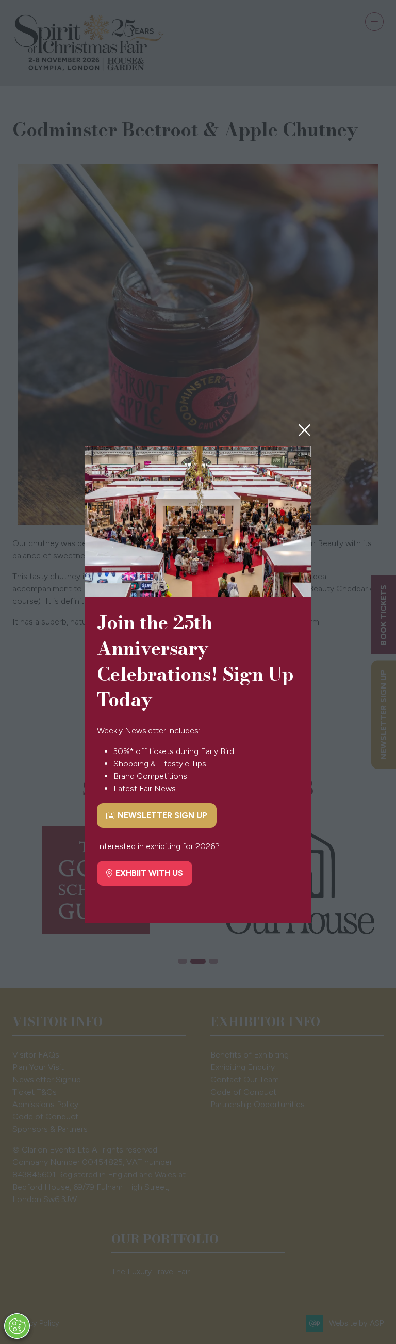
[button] (304, 430)
